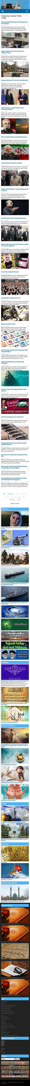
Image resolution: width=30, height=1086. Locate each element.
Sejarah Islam (4, 1028)
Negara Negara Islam (5, 1008)
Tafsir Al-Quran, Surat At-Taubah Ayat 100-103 (10, 995)
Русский (3, 1052)
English (2, 1044)
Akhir (19, 499)
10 (12, 497)
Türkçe (2, 1042)
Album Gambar (4, 1033)
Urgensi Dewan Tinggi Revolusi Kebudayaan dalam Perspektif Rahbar (14, 351)
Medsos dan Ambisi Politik (8, 324)
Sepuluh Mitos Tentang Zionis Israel (10, 298)
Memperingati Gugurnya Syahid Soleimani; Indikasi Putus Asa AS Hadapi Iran (15, 245)
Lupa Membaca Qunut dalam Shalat (8, 800)
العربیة (2, 1049)
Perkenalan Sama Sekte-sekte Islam (8, 1005)
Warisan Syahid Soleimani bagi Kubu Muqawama (14, 137)
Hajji (2, 1015)
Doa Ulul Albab (4, 862)
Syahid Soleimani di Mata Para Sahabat (11, 163)
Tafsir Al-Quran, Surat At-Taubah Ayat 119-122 (10, 924)
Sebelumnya (11, 494)
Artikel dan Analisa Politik (6, 1010)
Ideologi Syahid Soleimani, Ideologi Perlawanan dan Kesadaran (14, 190)
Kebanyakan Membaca (7, 905)
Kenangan (4, 804)
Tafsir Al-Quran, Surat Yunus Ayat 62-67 (9, 942)
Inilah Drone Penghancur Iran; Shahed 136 (12, 417)
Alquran (2, 1030)
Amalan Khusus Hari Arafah (6, 879)
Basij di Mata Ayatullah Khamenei (10, 272)
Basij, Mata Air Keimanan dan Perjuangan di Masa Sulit (14, 455)
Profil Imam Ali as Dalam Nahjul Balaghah (9, 722)
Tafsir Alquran (4, 1023)
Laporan (3, 1003)
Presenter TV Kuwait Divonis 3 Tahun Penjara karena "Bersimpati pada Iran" (14, 528)
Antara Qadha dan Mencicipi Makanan (9, 764)
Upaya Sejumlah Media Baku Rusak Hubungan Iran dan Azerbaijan (14, 23)
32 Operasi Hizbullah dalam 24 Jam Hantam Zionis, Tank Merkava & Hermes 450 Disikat (14, 547)
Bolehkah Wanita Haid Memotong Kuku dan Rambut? (12, 782)
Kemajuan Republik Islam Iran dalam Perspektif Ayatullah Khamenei (13, 444)
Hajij (2, 11)
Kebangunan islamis (5, 1032)
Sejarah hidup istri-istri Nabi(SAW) (8, 1027)
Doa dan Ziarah (5, 844)
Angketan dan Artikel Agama (7, 1006)
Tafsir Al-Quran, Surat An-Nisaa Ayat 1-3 (9, 960)
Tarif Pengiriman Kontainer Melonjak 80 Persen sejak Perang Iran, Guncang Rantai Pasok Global (14, 584)
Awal (4, 494)
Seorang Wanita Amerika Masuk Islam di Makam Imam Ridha (13, 822)
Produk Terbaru (5, 509)
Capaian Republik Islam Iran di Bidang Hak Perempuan (12, 362)
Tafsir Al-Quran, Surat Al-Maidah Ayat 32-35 (10, 977)
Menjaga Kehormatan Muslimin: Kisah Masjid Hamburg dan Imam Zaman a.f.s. (14, 839)
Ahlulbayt (3, 1022)
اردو (2, 1051)
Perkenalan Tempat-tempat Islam (9, 883)
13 (24, 497)
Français (3, 1041)
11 (16, 497)
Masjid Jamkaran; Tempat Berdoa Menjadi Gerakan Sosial (12, 901)
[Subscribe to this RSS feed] (27, 15)
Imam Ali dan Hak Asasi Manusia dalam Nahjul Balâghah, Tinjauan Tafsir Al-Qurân (14, 704)
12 (20, 497)
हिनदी (2, 1045)
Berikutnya (13, 499)
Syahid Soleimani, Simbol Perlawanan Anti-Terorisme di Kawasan (12, 108)
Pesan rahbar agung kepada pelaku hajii (9, 1035)
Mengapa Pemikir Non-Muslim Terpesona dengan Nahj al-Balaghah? (15, 681)
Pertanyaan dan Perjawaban (8, 726)
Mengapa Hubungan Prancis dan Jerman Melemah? (14, 80)
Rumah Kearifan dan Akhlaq (7, 1025)
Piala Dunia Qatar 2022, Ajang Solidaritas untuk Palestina (13, 390)
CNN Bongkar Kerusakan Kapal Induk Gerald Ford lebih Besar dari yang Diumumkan (14, 603)
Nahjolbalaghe (5, 662)
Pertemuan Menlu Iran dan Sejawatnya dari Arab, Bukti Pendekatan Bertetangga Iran (14, 479)
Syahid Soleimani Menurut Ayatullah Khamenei (13, 218)
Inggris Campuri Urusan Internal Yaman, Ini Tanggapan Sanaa (12, 52)
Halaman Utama (4, 1001)
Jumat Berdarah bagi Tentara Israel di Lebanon (10, 565)
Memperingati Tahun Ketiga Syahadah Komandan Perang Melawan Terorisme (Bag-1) (14, 467)
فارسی (2, 1048)
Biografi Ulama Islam (5, 1018)
